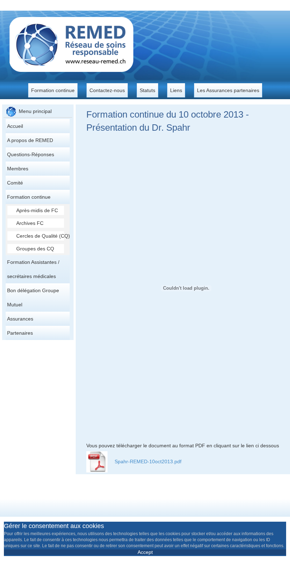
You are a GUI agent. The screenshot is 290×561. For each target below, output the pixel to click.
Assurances (20, 319)
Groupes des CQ (35, 248)
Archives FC (30, 223)
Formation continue (53, 90)
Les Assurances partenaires (228, 90)
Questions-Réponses (30, 154)
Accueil (15, 126)
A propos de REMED (30, 140)
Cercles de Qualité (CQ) (40, 236)
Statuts (147, 90)
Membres (17, 168)
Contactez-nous (107, 90)
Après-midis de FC (37, 210)
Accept (145, 552)
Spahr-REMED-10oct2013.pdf (148, 461)
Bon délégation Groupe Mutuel (33, 297)
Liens (176, 90)
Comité (15, 183)
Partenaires (20, 333)
